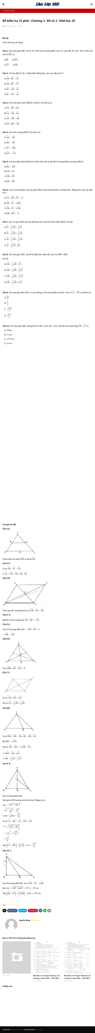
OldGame (8, 26)
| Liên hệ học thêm (8, 11)
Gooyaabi (38, 1030)
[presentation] (10, 53)
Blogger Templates (17, 1030)
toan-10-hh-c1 (11, 905)
